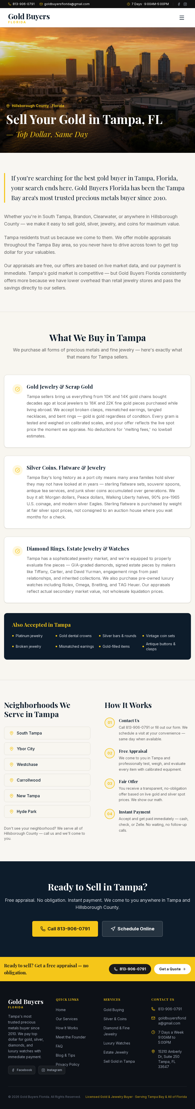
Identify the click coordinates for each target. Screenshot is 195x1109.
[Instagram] (185, 4)
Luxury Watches (117, 1043)
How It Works (67, 1028)
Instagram (54, 1070)
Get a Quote (170, 969)
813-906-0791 (24, 4)
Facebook (24, 1070)
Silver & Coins (115, 1019)
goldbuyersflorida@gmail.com (67, 4)
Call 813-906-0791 (68, 928)
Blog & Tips (65, 1055)
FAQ (59, 1046)
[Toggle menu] (182, 18)
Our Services (67, 1019)
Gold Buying (114, 1010)
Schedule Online (136, 928)
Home (61, 1010)
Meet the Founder (71, 1037)
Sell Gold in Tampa (119, 1061)
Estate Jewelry (116, 1052)
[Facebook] (179, 4)
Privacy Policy (67, 1064)
